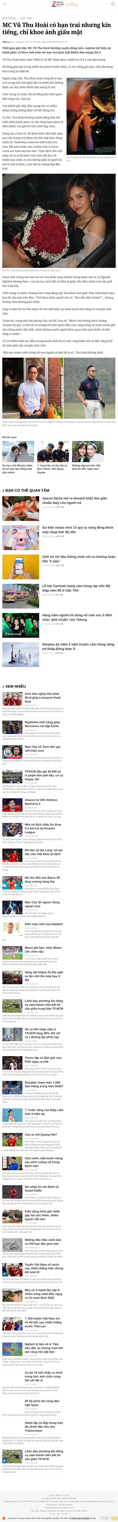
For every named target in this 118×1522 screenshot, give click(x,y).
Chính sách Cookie (80, 1518)
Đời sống (9, 18)
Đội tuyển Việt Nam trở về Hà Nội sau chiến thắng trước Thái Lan (43, 1322)
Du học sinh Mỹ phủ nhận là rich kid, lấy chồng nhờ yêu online (17, 469)
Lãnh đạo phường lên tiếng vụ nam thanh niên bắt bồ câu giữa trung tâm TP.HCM (44, 1004)
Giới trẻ (26, 18)
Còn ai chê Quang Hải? (41, 1134)
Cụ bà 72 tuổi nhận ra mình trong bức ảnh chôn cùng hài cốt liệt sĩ (44, 1376)
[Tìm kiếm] (113, 4)
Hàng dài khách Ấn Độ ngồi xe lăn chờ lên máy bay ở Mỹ (44, 976)
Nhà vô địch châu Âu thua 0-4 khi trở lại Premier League (43, 828)
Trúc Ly (6, 42)
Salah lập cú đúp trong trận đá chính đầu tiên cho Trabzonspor (44, 1426)
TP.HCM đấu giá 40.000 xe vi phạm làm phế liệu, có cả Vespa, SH (44, 775)
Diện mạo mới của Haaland (44, 924)
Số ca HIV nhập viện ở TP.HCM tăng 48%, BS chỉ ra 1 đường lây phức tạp (42, 1033)
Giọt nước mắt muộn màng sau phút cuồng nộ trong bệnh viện (44, 1162)
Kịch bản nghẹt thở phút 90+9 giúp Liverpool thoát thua (43, 697)
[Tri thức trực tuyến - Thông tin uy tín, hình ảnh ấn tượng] (65, 4)
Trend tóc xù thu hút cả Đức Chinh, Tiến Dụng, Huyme (52, 469)
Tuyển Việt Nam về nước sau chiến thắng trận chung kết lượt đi (44, 1268)
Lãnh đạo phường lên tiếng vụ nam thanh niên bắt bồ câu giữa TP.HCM (44, 1455)
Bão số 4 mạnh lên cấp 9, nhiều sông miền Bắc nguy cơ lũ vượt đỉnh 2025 (43, 1294)
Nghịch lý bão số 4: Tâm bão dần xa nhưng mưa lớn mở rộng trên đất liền (44, 1348)
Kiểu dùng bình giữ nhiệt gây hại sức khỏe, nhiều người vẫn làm (42, 1215)
